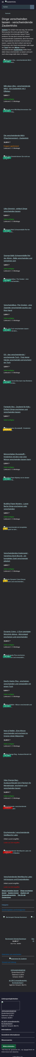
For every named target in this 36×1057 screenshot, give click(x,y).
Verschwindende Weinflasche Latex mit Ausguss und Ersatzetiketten (16, 882)
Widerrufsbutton (8, 1043)
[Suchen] (32, 7)
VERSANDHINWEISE (18, 976)
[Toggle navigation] (3, 1)
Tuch (24, 47)
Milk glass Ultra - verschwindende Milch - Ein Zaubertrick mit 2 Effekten (17, 91)
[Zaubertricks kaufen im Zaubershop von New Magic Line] (10, 2)
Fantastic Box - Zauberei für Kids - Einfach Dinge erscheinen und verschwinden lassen (17, 412)
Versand (25, 1046)
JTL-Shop (21, 1055)
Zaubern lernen (13, 898)
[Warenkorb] (32, 2)
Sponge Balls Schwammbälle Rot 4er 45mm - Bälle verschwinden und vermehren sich (17, 261)
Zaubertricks (6, 52)
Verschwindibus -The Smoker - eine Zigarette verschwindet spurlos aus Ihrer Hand (16, 310)
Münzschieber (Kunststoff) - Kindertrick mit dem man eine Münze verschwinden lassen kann (18, 459)
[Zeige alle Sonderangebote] (33, 915)
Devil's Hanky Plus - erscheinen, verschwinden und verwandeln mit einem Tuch (17, 686)
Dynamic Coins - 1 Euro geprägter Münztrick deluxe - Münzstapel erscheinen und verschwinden (17, 637)
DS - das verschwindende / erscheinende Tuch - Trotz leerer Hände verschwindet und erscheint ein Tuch (17, 361)
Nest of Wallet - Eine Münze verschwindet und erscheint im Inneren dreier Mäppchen (16, 736)
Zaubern (5, 30)
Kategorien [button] (5, 910)
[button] (26, 2)
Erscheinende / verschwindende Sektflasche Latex (17, 836)
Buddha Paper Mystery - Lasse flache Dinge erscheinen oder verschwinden (16, 509)
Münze (4, 50)
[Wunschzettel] (29, 2)
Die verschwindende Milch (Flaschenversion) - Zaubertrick (16, 139)
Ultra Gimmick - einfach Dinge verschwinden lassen (16, 212)
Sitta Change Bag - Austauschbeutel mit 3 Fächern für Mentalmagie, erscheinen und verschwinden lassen (17, 787)
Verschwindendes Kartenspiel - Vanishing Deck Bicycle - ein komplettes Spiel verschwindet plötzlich (16, 559)
